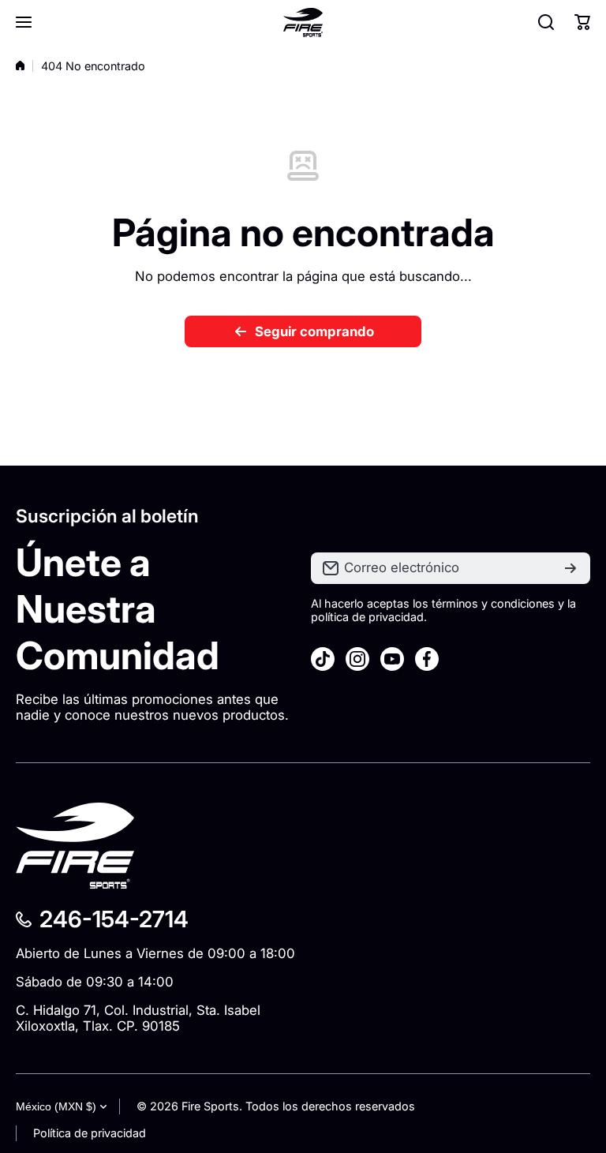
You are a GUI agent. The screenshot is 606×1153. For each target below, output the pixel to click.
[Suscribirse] (570, 568)
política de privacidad (367, 616)
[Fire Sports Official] (303, 22)
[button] (582, 22)
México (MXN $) (56, 1106)
